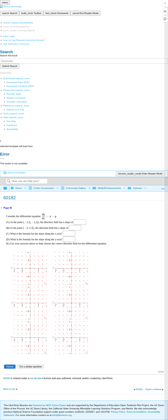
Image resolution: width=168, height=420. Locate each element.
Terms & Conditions (136, 411)
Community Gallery (75, 188)
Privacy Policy (118, 411)
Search (9, 181)
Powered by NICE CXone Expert (50, 405)
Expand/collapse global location (163, 187)
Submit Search (9, 66)
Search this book (8, 55)
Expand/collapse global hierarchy (7, 188)
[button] (12, 125)
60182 (6, 378)
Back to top (9, 389)
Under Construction (43, 188)
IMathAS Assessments (109, 188)
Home (18, 188)
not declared (37, 378)
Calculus (137, 188)
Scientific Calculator (17, 101)
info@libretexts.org (62, 415)
